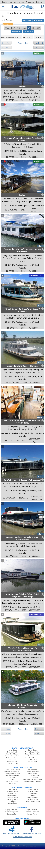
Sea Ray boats (12, 793)
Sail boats (12, 783)
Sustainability (11, 814)
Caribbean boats (32, 797)
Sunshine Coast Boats (12, 756)
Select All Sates (16, 32)
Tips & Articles (32, 809)
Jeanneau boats (12, 797)
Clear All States (28, 32)
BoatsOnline (18, 846)
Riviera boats (12, 789)
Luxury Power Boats (33, 775)
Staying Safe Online (11, 809)
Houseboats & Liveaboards (32, 779)
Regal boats (12, 801)
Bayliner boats (33, 799)
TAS (24, 27)
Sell (7, 2)
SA (29, 27)
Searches (19, 2)
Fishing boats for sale (12, 774)
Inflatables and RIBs (12, 775)
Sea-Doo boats (33, 789)
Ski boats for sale (12, 781)
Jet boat (12, 777)
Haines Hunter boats (33, 801)
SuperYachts (32, 774)
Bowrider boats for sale (12, 772)
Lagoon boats (33, 793)
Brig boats (32, 795)
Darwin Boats (32, 750)
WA (38, 27)
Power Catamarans (32, 772)
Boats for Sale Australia (11, 833)
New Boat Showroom (33, 758)
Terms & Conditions (32, 812)
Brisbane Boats (12, 752)
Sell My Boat (32, 760)
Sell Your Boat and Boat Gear (32, 833)
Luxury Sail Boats (33, 777)
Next (37, 43)
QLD (7, 27)
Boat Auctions (33, 756)
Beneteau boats (12, 791)
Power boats (32, 770)
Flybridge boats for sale (32, 781)
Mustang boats (12, 803)
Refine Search (7, 24)
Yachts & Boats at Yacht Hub (22, 837)
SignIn (40, 2)
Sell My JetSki (33, 762)
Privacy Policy (32, 814)
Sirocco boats (33, 791)
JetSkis (12, 779)
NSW (13, 27)
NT (33, 27)
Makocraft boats (12, 799)
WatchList (31, 2)
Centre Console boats (12, 770)
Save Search (39, 20)
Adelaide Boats (12, 762)
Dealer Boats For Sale (32, 754)
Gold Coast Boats (12, 754)
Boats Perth (12, 760)
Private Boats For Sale (32, 752)
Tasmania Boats (12, 764)
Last (37, 47)
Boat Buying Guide (11, 812)
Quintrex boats (12, 795)
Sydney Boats (12, 750)
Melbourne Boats (12, 758)
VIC (18, 27)
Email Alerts (27, 20)
